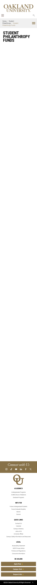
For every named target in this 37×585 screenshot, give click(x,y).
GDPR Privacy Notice (18, 548)
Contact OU (18, 523)
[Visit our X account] (31, 469)
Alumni (18, 512)
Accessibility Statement (18, 545)
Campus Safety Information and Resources (18, 536)
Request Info (17, 574)
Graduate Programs (18, 497)
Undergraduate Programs (18, 492)
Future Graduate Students (18, 509)
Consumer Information (18, 553)
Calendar (18, 526)
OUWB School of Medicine (18, 495)
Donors (18, 514)
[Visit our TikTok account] (11, 469)
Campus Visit (17, 569)
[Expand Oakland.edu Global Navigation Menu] (2, 15)
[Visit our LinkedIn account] (21, 469)
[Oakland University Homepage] (18, 8)
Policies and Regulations (18, 551)
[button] (33, 23)
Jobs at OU (18, 531)
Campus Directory (18, 529)
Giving (4, 21)
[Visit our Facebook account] (26, 469)
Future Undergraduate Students (18, 506)
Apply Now (17, 564)
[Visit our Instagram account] (6, 469)
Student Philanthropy (8, 22)
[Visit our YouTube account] (16, 469)
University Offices (18, 534)
